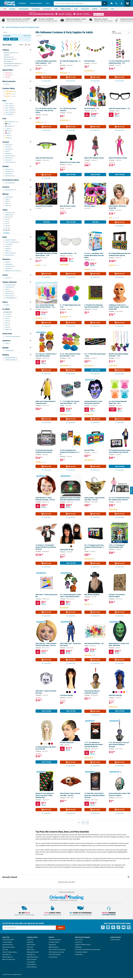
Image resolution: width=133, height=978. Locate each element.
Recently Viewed (9, 877)
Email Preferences (32, 967)
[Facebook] (103, 927)
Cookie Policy (79, 954)
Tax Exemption (31, 962)
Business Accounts (7, 944)
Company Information (55, 939)
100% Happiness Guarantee (56, 952)
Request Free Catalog (8, 947)
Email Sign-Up (6, 954)
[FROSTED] (72, 692)
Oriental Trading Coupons (9, 952)
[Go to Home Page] (3, 27)
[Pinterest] (113, 927)
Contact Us (30, 939)
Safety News (78, 947)
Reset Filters (27, 35)
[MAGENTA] (121, 692)
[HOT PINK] (116, 692)
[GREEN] (71, 159)
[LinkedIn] (108, 927)
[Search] (104, 3)
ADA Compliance (31, 964)
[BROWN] (71, 546)
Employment (52, 944)
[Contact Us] (116, 3)
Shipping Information (33, 952)
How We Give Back (54, 942)
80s (7, 39)
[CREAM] (44, 744)
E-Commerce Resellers (81, 952)
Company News (53, 957)
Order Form (30, 947)
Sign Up (60, 928)
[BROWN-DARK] (70, 692)
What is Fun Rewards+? (8, 959)
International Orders (32, 957)
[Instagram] (129, 927)
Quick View (47, 81)
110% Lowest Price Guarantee (57, 949)
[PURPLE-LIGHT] (75, 692)
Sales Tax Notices (32, 959)
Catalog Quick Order (8, 939)
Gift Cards (5, 949)
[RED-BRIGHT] (52, 744)
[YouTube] (123, 927)
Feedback (131, 490)
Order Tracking (31, 944)
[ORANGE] (124, 692)
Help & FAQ (30, 942)
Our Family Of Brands (55, 954)
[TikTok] (118, 927)
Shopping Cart (31, 954)
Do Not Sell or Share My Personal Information (87, 949)
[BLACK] (67, 692)
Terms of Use (78, 942)
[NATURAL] (47, 744)
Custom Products (115, 939)
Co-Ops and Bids (7, 942)
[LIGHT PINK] (119, 692)
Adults (15, 39)
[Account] (121, 3)
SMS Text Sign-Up (7, 957)
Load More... (6, 233)
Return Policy (30, 949)
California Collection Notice (83, 944)
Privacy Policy (79, 939)
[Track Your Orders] (111, 3)
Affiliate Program (53, 947)
